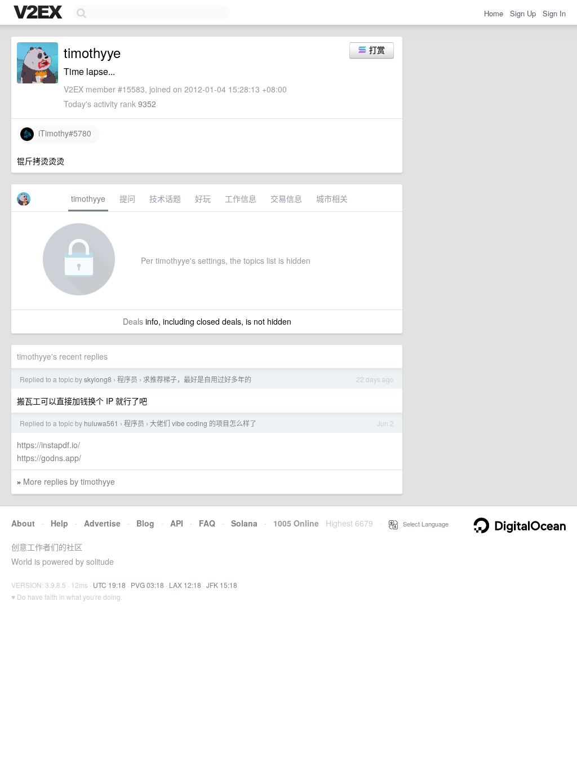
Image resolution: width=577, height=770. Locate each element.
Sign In (554, 13)
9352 (147, 103)
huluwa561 (101, 423)
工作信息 (240, 198)
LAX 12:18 (185, 585)
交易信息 (286, 198)
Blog (145, 523)
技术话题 (165, 198)
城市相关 (332, 198)
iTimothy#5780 (62, 133)
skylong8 (98, 379)
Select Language (423, 523)
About (23, 523)
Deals (133, 321)
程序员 (127, 379)
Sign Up (523, 13)
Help (59, 523)
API (176, 523)
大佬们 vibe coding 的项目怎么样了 (203, 423)
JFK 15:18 (221, 585)
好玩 (203, 198)
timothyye (88, 198)
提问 (127, 198)
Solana (244, 523)
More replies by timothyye (69, 481)
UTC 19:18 (109, 585)
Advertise (102, 523)
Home (493, 13)
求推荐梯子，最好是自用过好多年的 (197, 379)
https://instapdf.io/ (48, 444)
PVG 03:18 (147, 585)
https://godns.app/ (49, 457)
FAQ (207, 523)
